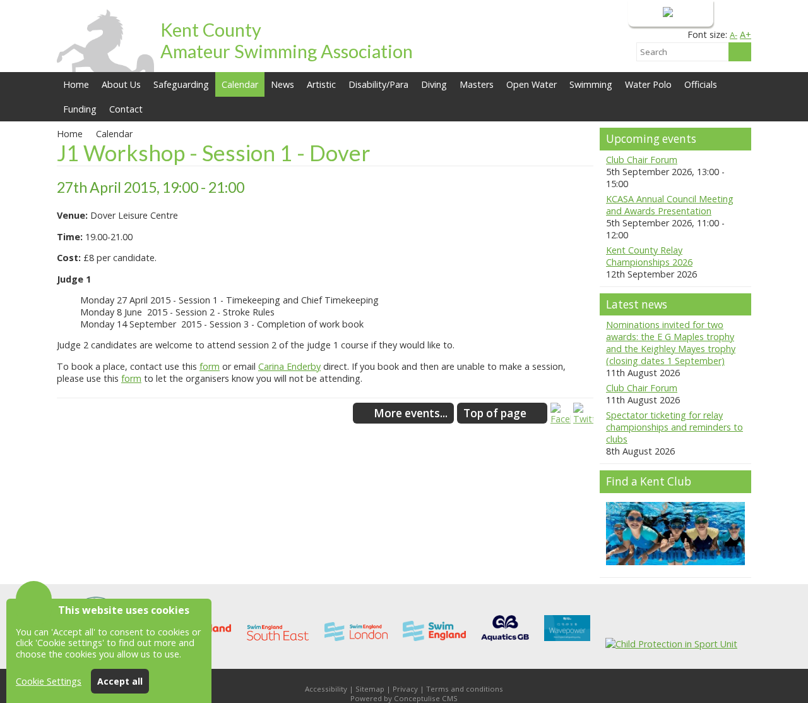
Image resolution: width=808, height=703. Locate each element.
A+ (745, 34)
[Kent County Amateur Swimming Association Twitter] (583, 419)
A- (733, 34)
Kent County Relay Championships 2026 (649, 256)
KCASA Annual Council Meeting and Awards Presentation (670, 205)
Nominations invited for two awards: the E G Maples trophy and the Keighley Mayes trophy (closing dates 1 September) (670, 343)
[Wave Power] (567, 644)
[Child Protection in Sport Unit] (671, 644)
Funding (80, 109)
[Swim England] (434, 644)
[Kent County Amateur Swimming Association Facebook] (560, 419)
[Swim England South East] (278, 644)
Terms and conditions (464, 689)
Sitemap (369, 689)
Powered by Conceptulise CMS (404, 698)
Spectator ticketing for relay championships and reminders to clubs (674, 427)
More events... (411, 413)
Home (76, 84)
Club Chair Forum (641, 160)
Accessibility (326, 689)
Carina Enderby (289, 366)
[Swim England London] (356, 644)
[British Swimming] (505, 644)
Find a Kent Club (648, 481)
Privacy (405, 689)
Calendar (240, 84)
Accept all (120, 681)
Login (648, 13)
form (209, 366)
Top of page (494, 413)
